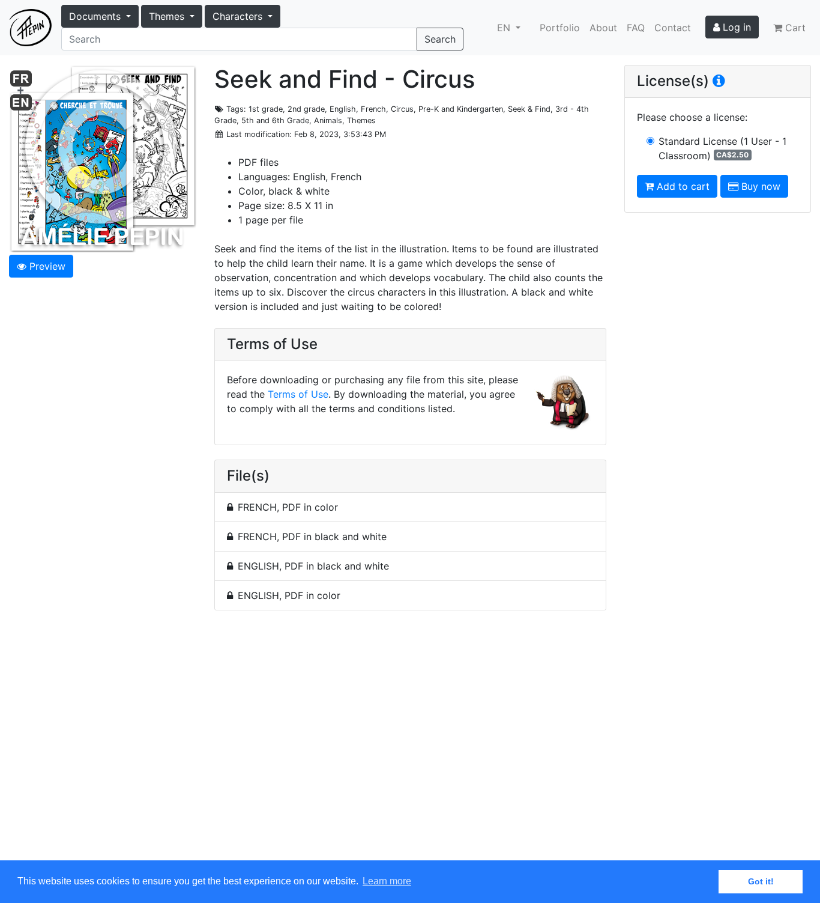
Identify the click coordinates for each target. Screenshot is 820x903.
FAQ (636, 28)
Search (440, 39)
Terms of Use (298, 394)
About (603, 28)
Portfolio (560, 28)
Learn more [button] (387, 881)
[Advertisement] (410, 742)
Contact (672, 28)
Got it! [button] (761, 881)
